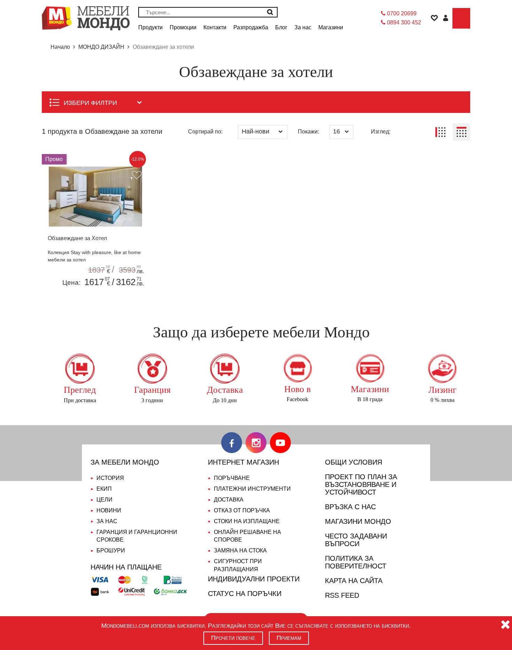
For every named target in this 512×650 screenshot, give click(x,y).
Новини (108, 510)
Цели (104, 500)
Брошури (110, 550)
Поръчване (232, 478)
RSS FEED (342, 595)
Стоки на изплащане (247, 521)
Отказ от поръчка (242, 510)
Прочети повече (233, 637)
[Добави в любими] (135, 175)
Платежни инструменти (252, 489)
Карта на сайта (353, 580)
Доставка (228, 500)
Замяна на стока (240, 550)
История (110, 478)
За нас (106, 521)
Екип (104, 489)
